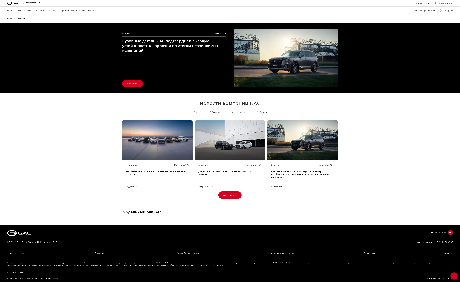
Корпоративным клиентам (72, 10)
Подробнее (135, 82)
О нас (91, 10)
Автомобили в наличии (45, 10)
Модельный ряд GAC (142, 212)
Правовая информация (15, 272)
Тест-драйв (448, 10)
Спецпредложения (427, 10)
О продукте (238, 112)
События (262, 112)
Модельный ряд (17, 253)
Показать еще (230, 195)
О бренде (214, 112)
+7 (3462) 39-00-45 (444, 242)
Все (195, 112)
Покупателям (24, 10)
